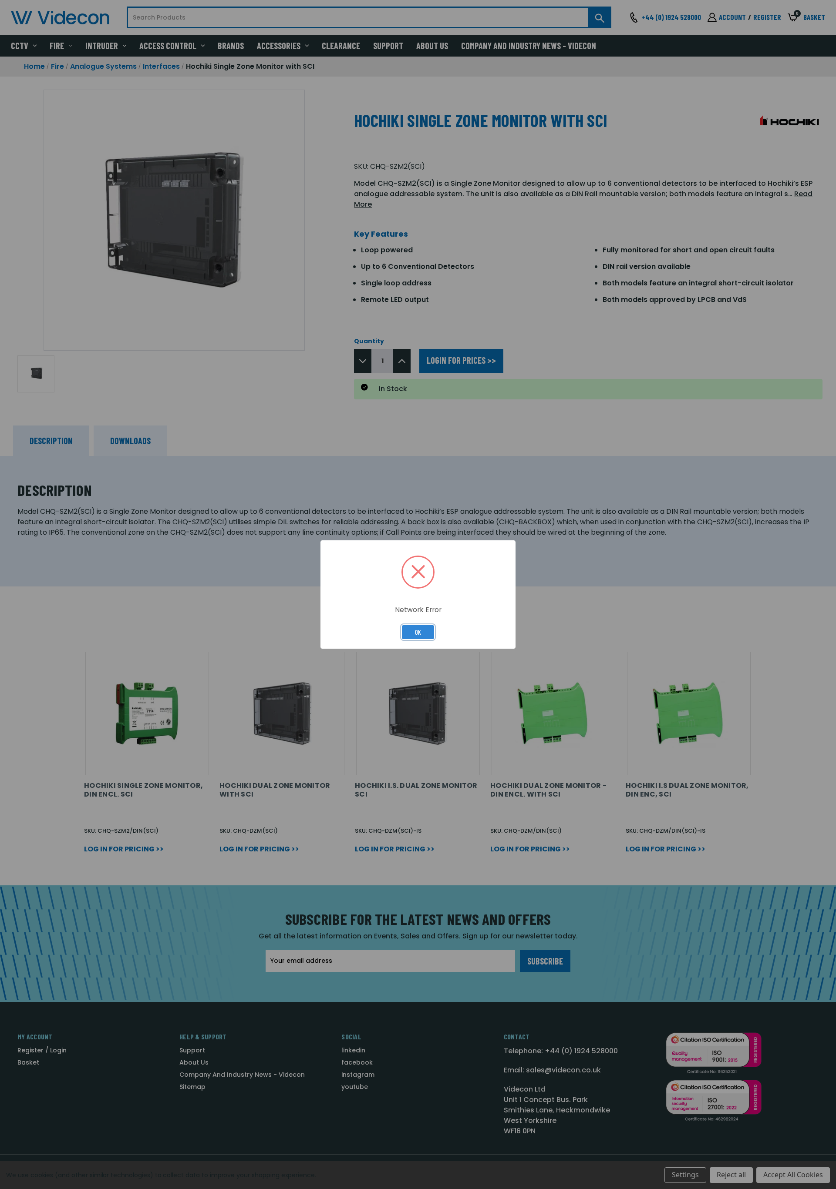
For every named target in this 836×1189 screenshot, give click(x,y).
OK (418, 632)
